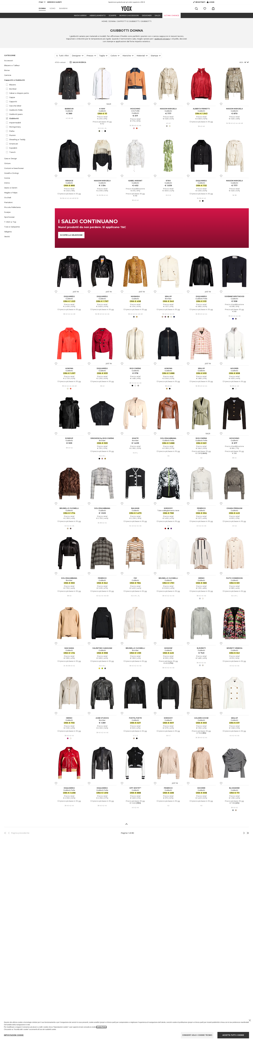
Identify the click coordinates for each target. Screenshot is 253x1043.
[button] (28, 60)
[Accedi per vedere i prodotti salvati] (204, 8)
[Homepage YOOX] (126, 8)
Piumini (12, 135)
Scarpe (112, 15)
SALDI (157, 15)
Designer (147, 15)
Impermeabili (15, 123)
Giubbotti (14, 118)
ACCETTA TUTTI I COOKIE (233, 1035)
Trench (12, 152)
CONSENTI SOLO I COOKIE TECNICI (197, 1035)
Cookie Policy (101, 1027)
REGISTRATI (200, 2)
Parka (11, 131)
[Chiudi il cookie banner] (250, 1020)
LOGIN (210, 2)
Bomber (13, 89)
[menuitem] (42, 8)
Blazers (12, 85)
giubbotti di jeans (162, 39)
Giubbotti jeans (16, 114)
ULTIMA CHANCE (171, 15)
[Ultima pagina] (247, 833)
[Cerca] (196, 8)
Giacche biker (15, 106)
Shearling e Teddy (17, 139)
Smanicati (13, 144)
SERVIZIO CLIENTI (54, 2)
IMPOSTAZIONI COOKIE (14, 1035)
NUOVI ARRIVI (80, 15)
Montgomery (15, 127)
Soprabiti (13, 148)
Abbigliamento (98, 15)
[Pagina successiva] (235, 833)
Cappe (12, 97)
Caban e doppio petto (19, 93)
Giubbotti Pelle (16, 110)
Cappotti (13, 101)
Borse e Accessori (129, 15)
